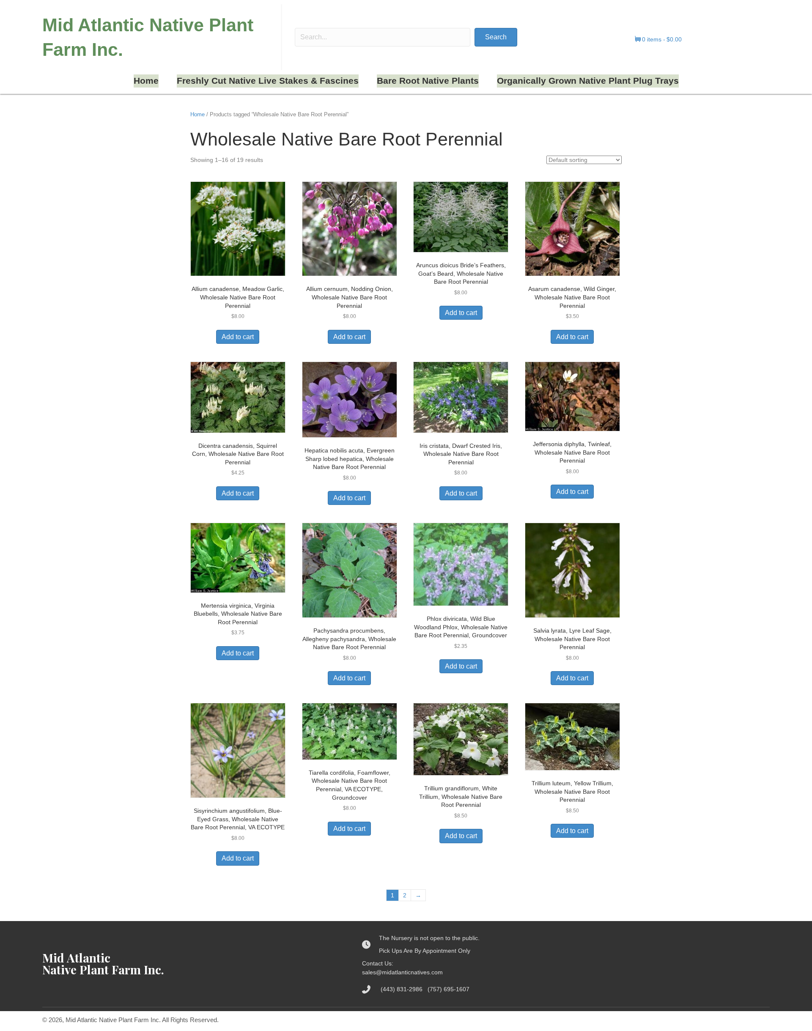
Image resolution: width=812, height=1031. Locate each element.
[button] (496, 37)
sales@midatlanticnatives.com (402, 972)
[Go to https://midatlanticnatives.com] (193, 964)
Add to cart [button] (238, 336)
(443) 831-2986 (404, 989)
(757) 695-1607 (448, 989)
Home (197, 114)
